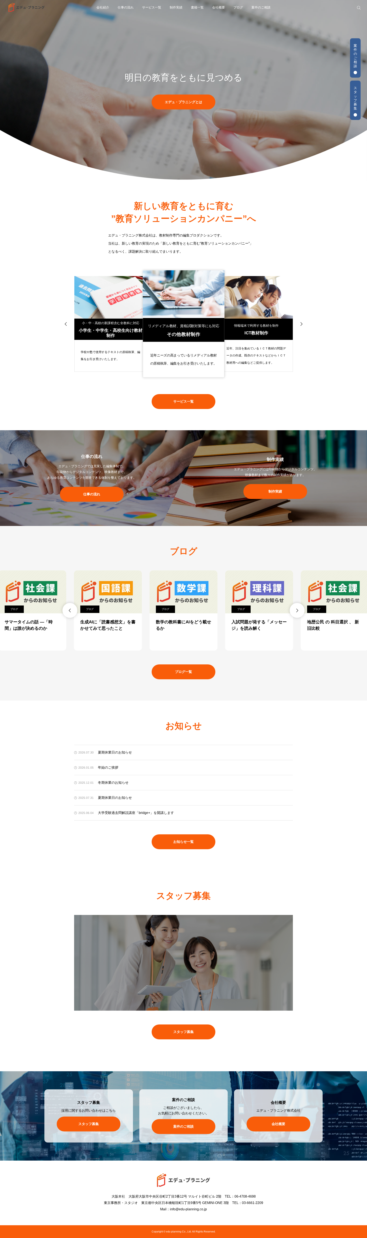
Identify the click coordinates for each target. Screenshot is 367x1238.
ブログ (238, 7)
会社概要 (218, 7)
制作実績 (176, 7)
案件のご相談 (261, 7)
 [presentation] (301, 324)
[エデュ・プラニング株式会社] (26, 7)
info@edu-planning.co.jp (188, 1209)
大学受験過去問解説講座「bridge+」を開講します (136, 813)
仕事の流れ (126, 7)
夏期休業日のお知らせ (115, 752)
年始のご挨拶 (108, 767)
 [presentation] (66, 324)
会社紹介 (102, 7)
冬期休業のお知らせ (113, 782)
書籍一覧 (197, 7)
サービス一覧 (151, 7)
